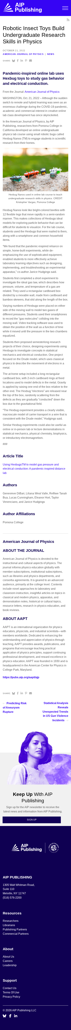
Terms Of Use (11, 992)
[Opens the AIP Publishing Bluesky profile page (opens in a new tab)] (4, 1016)
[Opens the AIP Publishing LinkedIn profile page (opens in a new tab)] (15, 1016)
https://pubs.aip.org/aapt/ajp (21, 677)
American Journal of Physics (23, 54)
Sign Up (32, 819)
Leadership (10, 965)
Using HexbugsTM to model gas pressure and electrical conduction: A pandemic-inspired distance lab (34, 469)
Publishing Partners (15, 929)
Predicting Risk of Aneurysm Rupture (15, 707)
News (50, 54)
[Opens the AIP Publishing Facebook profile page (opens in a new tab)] (10, 1016)
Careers (8, 960)
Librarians (9, 925)
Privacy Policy (11, 996)
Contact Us (9, 988)
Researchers (10, 920)
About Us (8, 956)
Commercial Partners (16, 933)
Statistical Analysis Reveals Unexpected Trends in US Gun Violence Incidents (55, 712)
